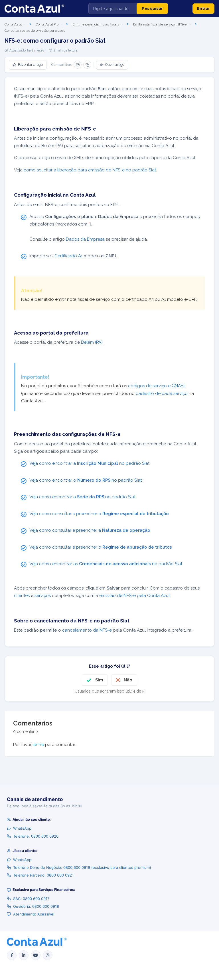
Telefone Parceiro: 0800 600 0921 (43, 875)
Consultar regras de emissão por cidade (35, 31)
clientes (22, 595)
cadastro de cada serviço (162, 393)
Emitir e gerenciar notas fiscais (95, 24)
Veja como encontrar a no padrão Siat (89, 463)
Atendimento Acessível (33, 914)
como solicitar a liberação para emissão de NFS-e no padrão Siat (90, 170)
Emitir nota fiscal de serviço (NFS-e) (160, 24)
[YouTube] (35, 955)
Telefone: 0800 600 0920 (35, 836)
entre (38, 744)
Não (128, 680)
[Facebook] (12, 955)
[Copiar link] (87, 65)
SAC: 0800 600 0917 (31, 898)
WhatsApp (22, 828)
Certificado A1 (68, 255)
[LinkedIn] (24, 955)
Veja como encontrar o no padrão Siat (85, 480)
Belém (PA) (92, 342)
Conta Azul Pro (47, 24)
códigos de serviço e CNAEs (156, 385)
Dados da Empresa (85, 239)
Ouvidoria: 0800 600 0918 (36, 906)
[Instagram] (47, 955)
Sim (99, 680)
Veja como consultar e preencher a (89, 530)
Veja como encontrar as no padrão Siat (105, 563)
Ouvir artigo (114, 64)
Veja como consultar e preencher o (99, 513)
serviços (43, 595)
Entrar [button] (203, 8)
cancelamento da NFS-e (87, 630)
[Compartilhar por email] (78, 65)
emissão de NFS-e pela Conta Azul (134, 595)
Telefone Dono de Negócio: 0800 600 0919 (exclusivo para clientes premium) (82, 867)
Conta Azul (13, 24)
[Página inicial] (34, 9)
